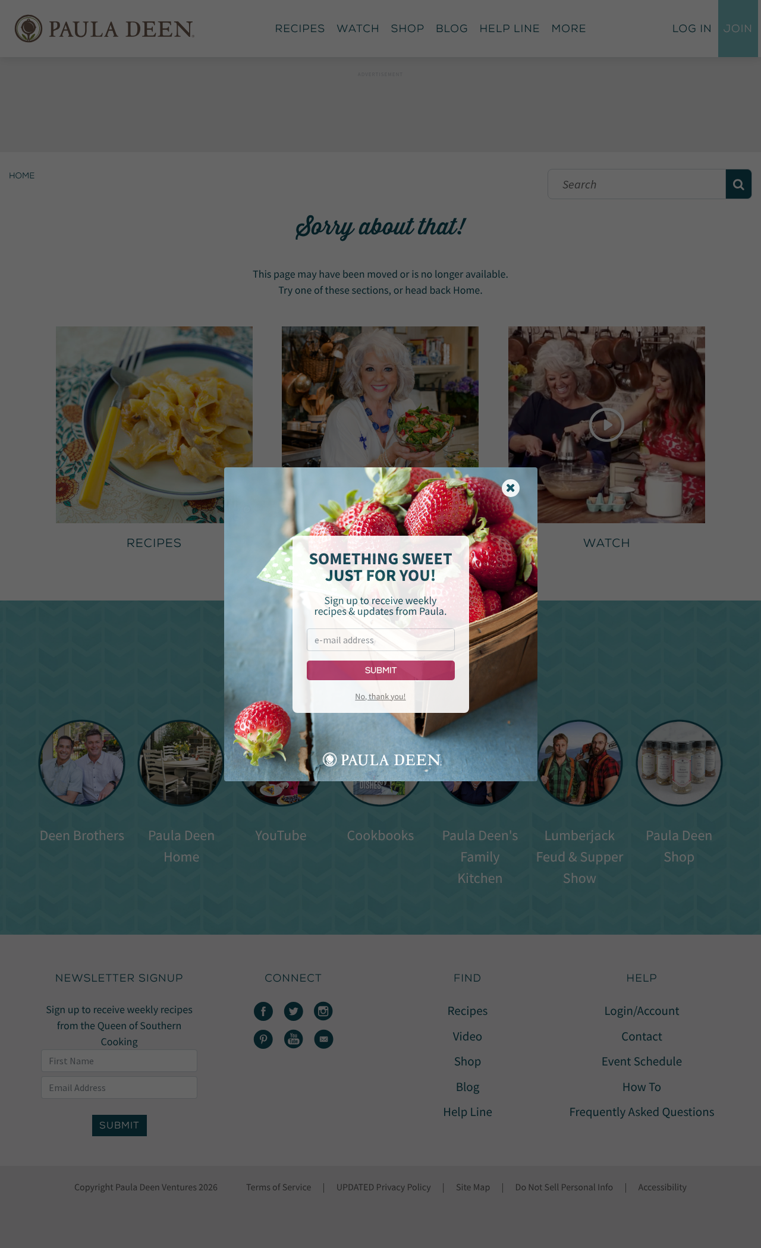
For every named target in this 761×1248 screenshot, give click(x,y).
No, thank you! (380, 696)
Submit (381, 670)
